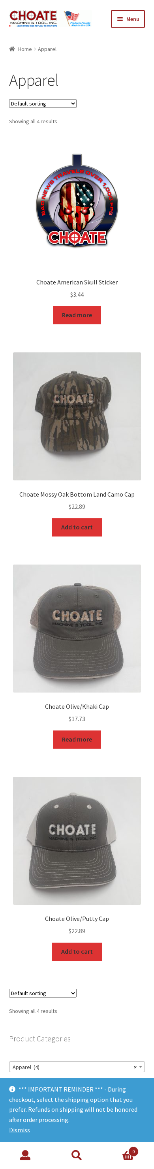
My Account (25, 1155)
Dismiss (19, 1130)
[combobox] (77, 1066)
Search (77, 1155)
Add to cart (77, 527)
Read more (77, 315)
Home (25, 49)
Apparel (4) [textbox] (75, 1067)
